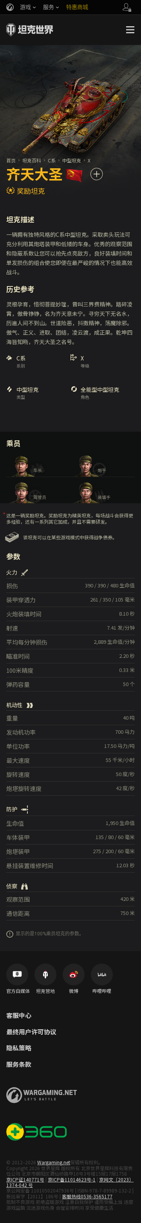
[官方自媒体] (17, 974)
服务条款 (18, 1064)
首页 (11, 160)
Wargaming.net (53, 1162)
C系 (52, 160)
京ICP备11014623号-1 (72, 1179)
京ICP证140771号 (25, 1179)
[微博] (74, 974)
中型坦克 (71, 160)
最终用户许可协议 (31, 1032)
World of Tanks (29, 29)
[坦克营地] (45, 974)
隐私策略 (18, 1048)
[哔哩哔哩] (102, 974)
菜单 (130, 29)
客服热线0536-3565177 (87, 1196)
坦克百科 (31, 160)
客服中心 (18, 1015)
